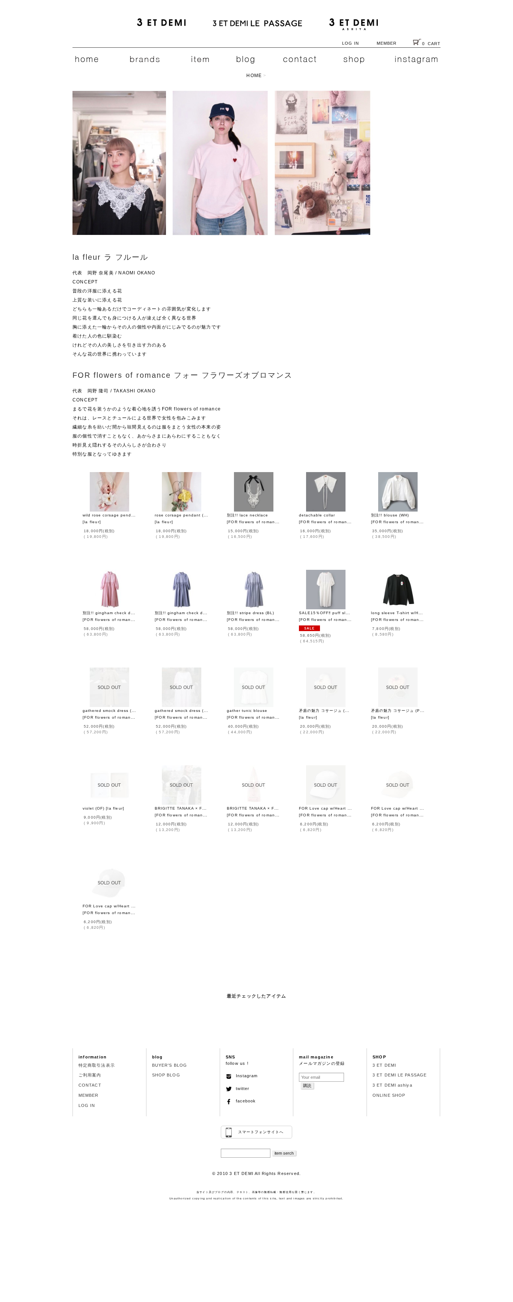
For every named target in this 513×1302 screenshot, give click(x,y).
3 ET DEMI (384, 1065)
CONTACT (89, 1085)
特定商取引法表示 (96, 1065)
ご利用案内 (89, 1075)
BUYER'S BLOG (169, 1065)
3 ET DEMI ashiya (392, 1085)
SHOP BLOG (166, 1075)
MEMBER (387, 43)
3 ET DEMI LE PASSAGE (400, 1075)
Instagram (244, 1075)
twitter (240, 1088)
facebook (243, 1101)
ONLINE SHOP (389, 1095)
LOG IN (350, 43)
